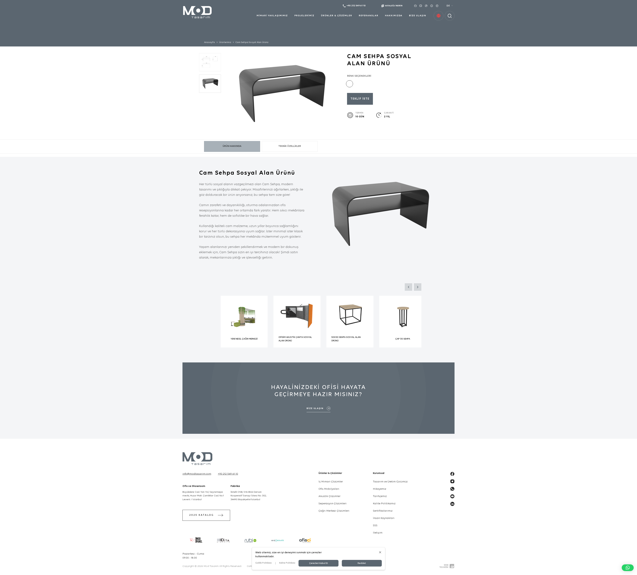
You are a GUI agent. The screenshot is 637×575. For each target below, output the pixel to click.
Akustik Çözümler (329, 496)
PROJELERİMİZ (304, 15)
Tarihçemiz (380, 496)
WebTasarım (443, 566)
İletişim (377, 533)
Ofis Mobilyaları (328, 489)
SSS (375, 525)
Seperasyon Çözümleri (332, 503)
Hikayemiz (379, 489)
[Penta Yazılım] (452, 566)
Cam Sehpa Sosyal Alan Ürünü (251, 42)
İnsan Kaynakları (383, 518)
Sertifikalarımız (382, 511)
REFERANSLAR (368, 15)
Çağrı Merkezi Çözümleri (333, 511)
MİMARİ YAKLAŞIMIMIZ (272, 15)
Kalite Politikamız (384, 503)
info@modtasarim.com (196, 474)
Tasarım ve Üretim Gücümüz (390, 481)
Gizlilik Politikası (263, 563)
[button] (628, 567)
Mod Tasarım (211, 566)
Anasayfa (209, 42)
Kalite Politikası (287, 563)
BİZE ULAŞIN (417, 15)
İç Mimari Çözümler (330, 481)
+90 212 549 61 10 (228, 474)
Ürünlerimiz (225, 42)
